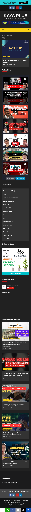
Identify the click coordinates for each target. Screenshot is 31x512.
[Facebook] (13, 510)
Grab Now (23, 3)
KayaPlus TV (6, 56)
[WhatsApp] (7, 510)
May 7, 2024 (7, 436)
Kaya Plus (15, 15)
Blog (4, 194)
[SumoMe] (28, 510)
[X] (23, 510)
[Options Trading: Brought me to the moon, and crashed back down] (15, 422)
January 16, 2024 (8, 465)
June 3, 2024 (7, 348)
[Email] (18, 510)
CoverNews (14, 505)
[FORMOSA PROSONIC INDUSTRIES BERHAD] (15, 49)
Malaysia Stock (7, 211)
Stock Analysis (7, 225)
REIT (4, 218)
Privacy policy (24, 491)
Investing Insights (8, 201)
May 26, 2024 (7, 379)
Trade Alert (6, 232)
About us (4, 491)
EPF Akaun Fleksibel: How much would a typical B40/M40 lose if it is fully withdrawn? (15, 375)
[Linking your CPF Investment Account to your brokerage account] (15, 450)
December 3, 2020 (8, 64)
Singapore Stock (8, 221)
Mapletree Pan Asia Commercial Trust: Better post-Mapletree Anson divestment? (14, 344)
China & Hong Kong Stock (10, 197)
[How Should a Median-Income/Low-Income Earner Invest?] (15, 393)
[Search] (28, 29)
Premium (5, 215)
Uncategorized (7, 235)
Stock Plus (6, 228)
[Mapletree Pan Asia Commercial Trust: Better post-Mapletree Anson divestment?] (15, 331)
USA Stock (6, 238)
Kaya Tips (6, 204)
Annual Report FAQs (9, 191)
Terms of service (14, 491)
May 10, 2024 (7, 407)
